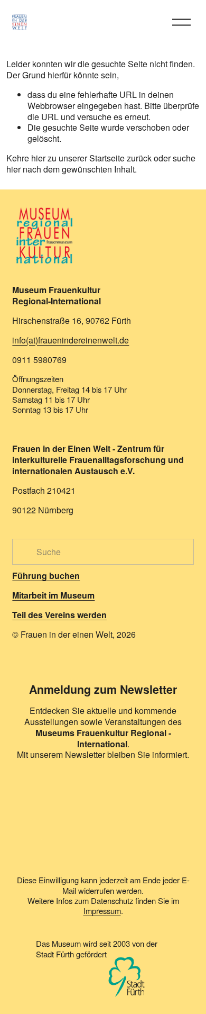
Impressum (102, 911)
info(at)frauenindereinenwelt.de (70, 340)
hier (38, 158)
